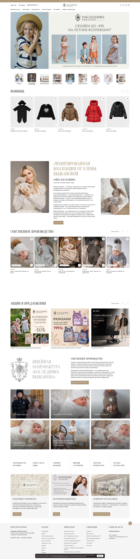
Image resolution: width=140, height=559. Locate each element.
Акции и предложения (68, 9)
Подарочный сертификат (70, 543)
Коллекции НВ (36, 9)
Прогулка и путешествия (48, 538)
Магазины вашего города (101, 514)
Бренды (44, 533)
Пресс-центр (89, 533)
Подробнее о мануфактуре (80, 382)
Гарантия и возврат (69, 533)
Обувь (43, 550)
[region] (115, 231)
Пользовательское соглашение (72, 552)
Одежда (44, 548)
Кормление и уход (46, 543)
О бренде (88, 531)
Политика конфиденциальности (72, 540)
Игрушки (44, 552)
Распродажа (25, 9)
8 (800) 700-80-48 (32, 5)
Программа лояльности (70, 538)
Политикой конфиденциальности (60, 556)
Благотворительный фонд (93, 538)
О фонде (56, 514)
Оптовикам (56, 9)
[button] (67, 67)
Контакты (89, 545)
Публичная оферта (69, 545)
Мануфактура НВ (15, 9)
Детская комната (46, 540)
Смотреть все (115, 231)
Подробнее (17, 514)
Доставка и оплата (69, 531)
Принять (100, 556)
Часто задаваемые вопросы (71, 536)
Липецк (23, 5)
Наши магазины (46, 9)
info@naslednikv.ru (114, 531)
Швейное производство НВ (93, 536)
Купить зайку (58, 222)
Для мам (44, 545)
